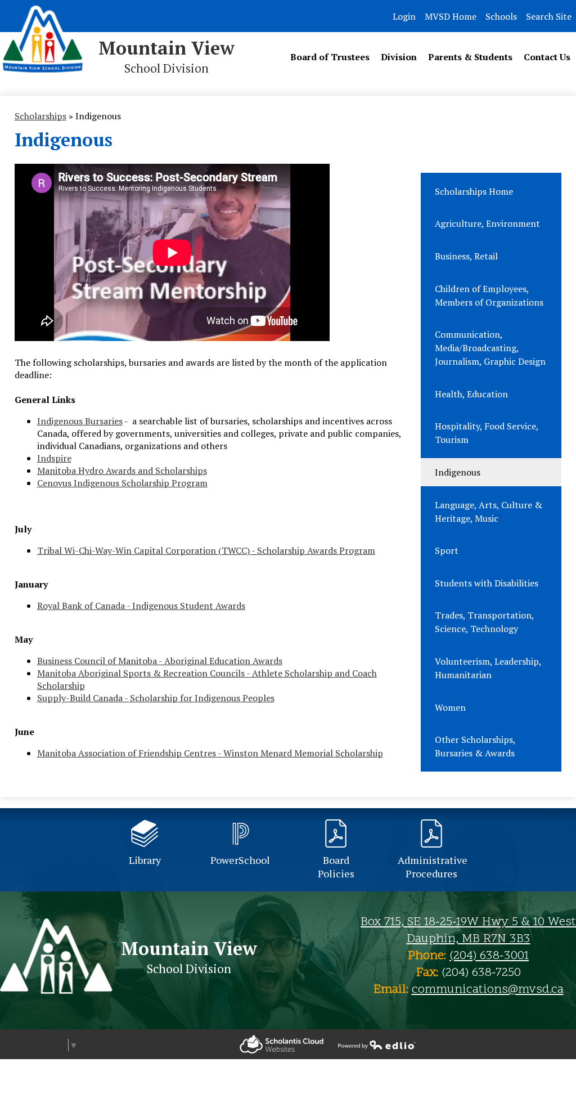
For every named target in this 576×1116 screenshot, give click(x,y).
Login (404, 16)
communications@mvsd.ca (488, 989)
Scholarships (40, 116)
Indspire (54, 458)
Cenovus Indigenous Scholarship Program (122, 483)
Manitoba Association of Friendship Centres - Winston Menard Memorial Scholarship (210, 753)
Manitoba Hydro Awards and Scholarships (122, 470)
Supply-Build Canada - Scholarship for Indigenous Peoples (155, 698)
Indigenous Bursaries (80, 421)
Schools (501, 16)
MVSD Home (450, 16)
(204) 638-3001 (489, 956)
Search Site (549, 16)
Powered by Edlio (281, 1044)
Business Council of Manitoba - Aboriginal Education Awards (159, 661)
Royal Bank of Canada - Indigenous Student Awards (141, 605)
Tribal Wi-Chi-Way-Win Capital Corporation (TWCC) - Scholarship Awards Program (206, 550)
